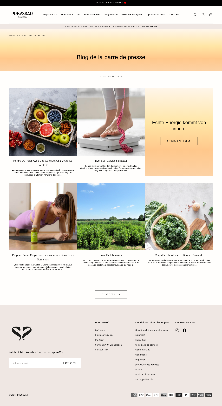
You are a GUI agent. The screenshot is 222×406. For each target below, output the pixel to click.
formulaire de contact (146, 344)
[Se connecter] (203, 15)
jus (78, 14)
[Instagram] (177, 330)
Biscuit (139, 369)
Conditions (141, 354)
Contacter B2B (142, 349)
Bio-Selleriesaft (92, 14)
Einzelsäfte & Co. (104, 335)
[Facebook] (184, 330)
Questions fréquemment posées (151, 330)
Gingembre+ (111, 14)
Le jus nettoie (50, 14)
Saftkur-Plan (101, 349)
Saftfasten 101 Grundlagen (108, 344)
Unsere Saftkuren (179, 141)
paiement (140, 335)
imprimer (140, 359)
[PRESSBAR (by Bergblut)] (22, 334)
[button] (174, 15)
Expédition (140, 340)
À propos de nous (155, 14)
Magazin (99, 340)
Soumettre (70, 363)
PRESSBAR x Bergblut (132, 14)
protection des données (147, 364)
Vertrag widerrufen (144, 379)
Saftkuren (100, 330)
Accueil (13, 35)
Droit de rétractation (145, 374)
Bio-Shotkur (67, 14)
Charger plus (111, 294)
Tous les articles (111, 76)
